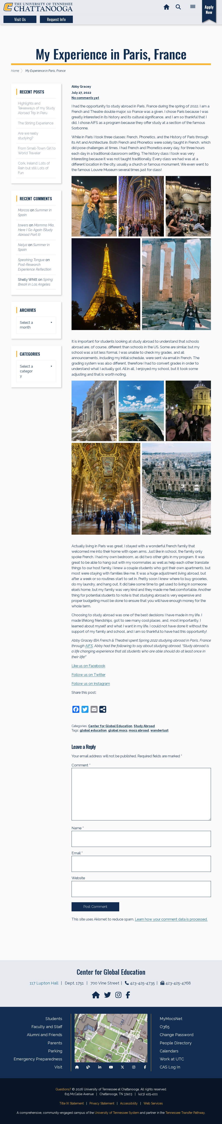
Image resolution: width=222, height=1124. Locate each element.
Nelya (22, 245)
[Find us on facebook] (128, 996)
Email (77, 853)
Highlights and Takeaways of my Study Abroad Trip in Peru (36, 108)
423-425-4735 (142, 983)
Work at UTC (172, 1059)
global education (93, 730)
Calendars (169, 1051)
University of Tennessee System (117, 1112)
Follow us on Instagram (91, 683)
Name (78, 828)
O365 (165, 1026)
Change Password (176, 1034)
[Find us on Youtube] (111, 1067)
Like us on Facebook (88, 666)
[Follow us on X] (122, 1067)
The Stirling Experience (35, 123)
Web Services (153, 1103)
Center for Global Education (110, 726)
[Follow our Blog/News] (88, 1067)
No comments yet (85, 98)
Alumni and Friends (44, 1034)
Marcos (23, 210)
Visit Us (20, 19)
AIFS (89, 646)
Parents (55, 1043)
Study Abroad (144, 726)
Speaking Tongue (31, 260)
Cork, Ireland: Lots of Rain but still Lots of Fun (34, 168)
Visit (58, 1067)
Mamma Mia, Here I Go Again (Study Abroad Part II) (36, 230)
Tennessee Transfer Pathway (185, 1112)
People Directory (176, 1043)
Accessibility (129, 1103)
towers (23, 225)
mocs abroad (139, 730)
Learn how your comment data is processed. (171, 919)
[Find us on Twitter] (108, 996)
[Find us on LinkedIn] (99, 1067)
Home (15, 70)
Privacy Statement (102, 1103)
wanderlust (159, 730)
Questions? (63, 1089)
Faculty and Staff (46, 1026)
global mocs (117, 730)
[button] (178, 7)
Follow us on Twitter (88, 674)
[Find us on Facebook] (145, 1067)
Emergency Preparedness (38, 1059)
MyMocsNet (171, 1018)
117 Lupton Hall (44, 983)
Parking (55, 1051)
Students (54, 1018)
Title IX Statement (71, 1103)
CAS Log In (170, 1067)
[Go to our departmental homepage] (96, 996)
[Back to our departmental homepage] (77, 1067)
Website (78, 878)
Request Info (56, 19)
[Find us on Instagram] (118, 996)
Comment (81, 765)
